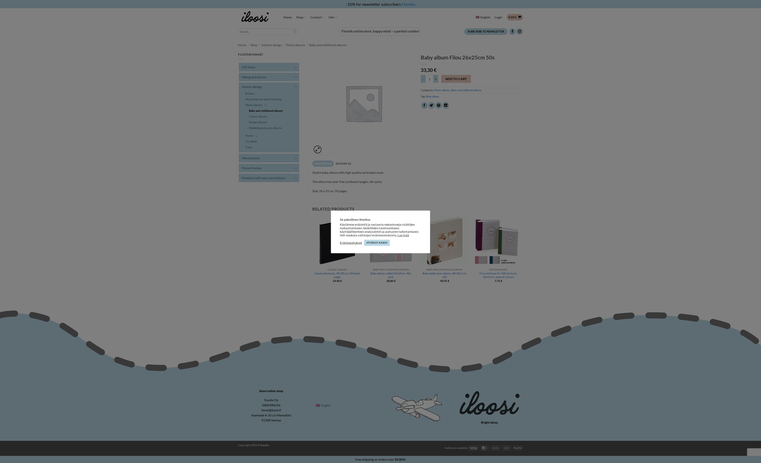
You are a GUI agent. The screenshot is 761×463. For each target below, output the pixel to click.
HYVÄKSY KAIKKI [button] (376, 242)
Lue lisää (403, 235)
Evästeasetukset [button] (351, 242)
